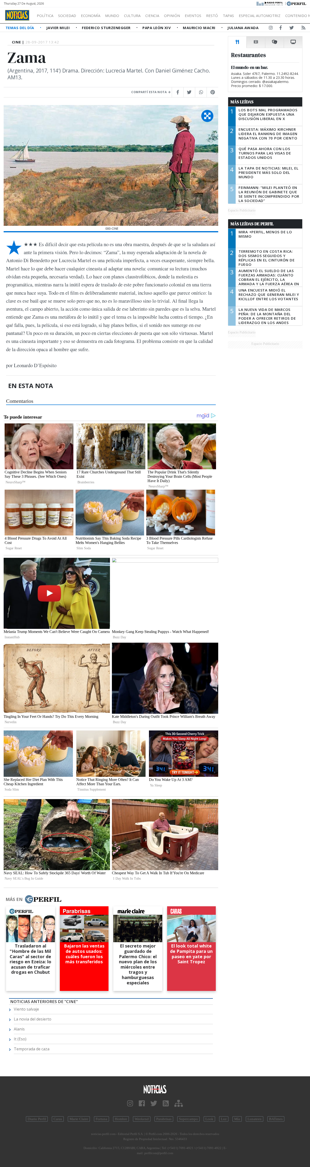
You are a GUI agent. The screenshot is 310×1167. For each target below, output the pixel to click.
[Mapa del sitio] (178, 1103)
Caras (58, 1119)
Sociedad (67, 15)
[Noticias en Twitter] (291, 28)
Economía (90, 15)
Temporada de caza (31, 1049)
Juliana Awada (242, 27)
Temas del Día (20, 27)
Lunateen (255, 1119)
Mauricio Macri (200, 27)
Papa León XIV (157, 27)
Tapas (228, 15)
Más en (14, 899)
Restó (212, 15)
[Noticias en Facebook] (281, 28)
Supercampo (188, 1119)
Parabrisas (163, 1119)
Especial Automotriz (259, 15)
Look (209, 1119)
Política (45, 15)
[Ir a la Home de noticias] (155, 1089)
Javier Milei (58, 27)
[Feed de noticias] (303, 28)
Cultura (132, 15)
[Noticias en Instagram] (271, 28)
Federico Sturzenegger (107, 27)
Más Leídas (242, 102)
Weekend (142, 1119)
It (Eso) (20, 1039)
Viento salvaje (26, 1009)
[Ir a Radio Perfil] (270, 3)
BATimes (276, 1119)
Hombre (121, 1119)
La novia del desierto (32, 1019)
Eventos (193, 15)
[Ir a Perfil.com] (296, 3)
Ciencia (152, 15)
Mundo (112, 15)
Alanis (19, 1029)
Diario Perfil (37, 1119)
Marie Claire (79, 1119)
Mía (237, 1119)
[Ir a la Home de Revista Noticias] (17, 15)
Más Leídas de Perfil (252, 224)
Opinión (172, 15)
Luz (224, 1119)
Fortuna (101, 1119)
